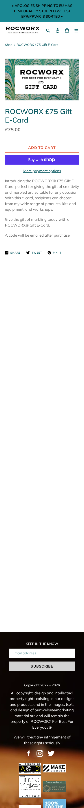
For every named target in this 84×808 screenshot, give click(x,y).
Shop (9, 45)
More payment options (42, 171)
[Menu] (76, 30)
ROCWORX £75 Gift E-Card (37, 45)
